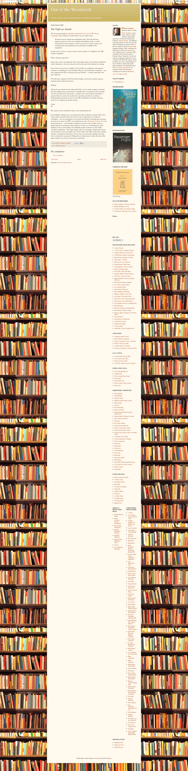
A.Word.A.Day (118, 480)
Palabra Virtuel (118, 467)
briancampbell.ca (119, 82)
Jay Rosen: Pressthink (120, 487)
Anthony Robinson (130, 535)
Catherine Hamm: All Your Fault (123, 253)
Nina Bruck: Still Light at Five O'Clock (125, 211)
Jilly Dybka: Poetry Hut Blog (122, 271)
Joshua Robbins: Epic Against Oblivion (132, 622)
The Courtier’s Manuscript (122, 67)
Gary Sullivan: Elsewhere (132, 578)
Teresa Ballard (132, 712)
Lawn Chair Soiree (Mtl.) (121, 359)
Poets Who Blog (118, 407)
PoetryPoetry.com (119, 381)
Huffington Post (118, 742)
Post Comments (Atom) (65, 162)
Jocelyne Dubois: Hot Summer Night (124, 209)
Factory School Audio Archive (122, 383)
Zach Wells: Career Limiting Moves (124, 328)
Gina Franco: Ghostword (131, 587)
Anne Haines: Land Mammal (132, 531)
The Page (117, 421)
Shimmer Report (123, 40)
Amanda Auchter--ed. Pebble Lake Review (131, 523)
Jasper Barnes (132, 604)
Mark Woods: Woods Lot (121, 289)
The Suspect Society (94, 121)
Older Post (103, 159)
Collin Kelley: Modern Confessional (124, 255)
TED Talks (117, 489)
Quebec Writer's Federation (121, 339)
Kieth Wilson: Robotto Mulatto (123, 282)
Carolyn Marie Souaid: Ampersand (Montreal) (132, 556)
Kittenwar (117, 494)
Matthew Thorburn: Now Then (123, 294)
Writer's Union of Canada (121, 343)
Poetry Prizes (62, 146)
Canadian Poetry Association (122, 346)
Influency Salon (118, 398)
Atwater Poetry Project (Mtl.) (122, 356)
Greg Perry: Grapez (131, 595)
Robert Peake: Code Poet (132, 687)
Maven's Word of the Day (121, 477)
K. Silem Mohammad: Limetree (131, 644)
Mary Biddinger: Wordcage (121, 292)
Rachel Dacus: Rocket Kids (132, 678)
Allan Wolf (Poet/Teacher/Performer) (124, 462)
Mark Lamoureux (131, 657)
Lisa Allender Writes (120, 287)
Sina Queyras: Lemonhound (122, 319)
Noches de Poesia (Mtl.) (121, 361)
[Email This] (75, 143)
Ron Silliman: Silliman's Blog (122, 310)
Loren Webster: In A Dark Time (132, 653)
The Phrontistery (119, 498)
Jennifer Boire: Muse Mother (132, 611)
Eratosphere (117, 469)
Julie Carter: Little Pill (131, 639)
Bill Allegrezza (132, 538)
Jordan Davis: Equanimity (118, 526)
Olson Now (117, 448)
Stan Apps (131, 696)
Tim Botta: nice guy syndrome (132, 719)
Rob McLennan (118, 306)
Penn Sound (117, 378)
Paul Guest (131, 671)
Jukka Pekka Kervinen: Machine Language (131, 634)
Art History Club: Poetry (121, 436)
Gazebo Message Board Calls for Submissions (123, 413)
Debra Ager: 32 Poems (120, 260)
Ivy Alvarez (131, 602)
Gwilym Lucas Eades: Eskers (122, 430)
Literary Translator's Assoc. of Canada (125, 341)
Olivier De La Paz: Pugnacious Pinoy (124, 299)
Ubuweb (116, 405)
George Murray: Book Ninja (122, 264)
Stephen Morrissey (131, 699)
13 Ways (130, 513)
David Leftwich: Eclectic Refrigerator (117, 520)
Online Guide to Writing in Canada (124, 416)
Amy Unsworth (132, 528)
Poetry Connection (119, 441)
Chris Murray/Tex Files (131, 563)
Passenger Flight (131, 46)
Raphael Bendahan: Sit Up (121, 206)
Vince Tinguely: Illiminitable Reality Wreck (132, 732)
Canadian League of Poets (121, 336)
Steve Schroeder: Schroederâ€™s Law (132, 707)
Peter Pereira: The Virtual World (123, 301)
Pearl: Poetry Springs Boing (132, 674)
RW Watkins (117, 460)
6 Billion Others (118, 491)
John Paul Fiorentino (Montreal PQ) (132, 616)
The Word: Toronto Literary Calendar (124, 363)
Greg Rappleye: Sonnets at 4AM (123, 267)
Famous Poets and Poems (121, 425)
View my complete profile (120, 74)
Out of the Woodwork (71, 9)
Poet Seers (117, 453)
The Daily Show (118, 501)
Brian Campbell (128, 28)
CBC (57, 146)
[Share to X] (79, 143)
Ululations (131, 729)
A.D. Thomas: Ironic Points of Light (132, 516)
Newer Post (54, 159)
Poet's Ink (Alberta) (119, 423)
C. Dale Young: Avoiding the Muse (124, 250)
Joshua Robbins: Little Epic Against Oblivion (124, 279)
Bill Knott (131, 541)
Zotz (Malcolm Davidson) (118, 548)
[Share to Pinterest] (83, 143)
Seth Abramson (118, 317)
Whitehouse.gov (118, 747)
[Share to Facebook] (81, 143)
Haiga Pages (117, 446)
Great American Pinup (132, 591)
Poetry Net (117, 443)
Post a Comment (57, 155)
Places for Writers (119, 410)
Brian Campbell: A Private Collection (124, 204)
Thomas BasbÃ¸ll (130, 715)
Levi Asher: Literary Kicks (121, 285)
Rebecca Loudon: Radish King (132, 682)
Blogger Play (118, 503)
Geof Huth (131, 581)
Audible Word (118, 374)
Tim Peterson (132, 722)
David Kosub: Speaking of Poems (123, 257)
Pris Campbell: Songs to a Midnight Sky (125, 303)
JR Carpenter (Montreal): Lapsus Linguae (132, 627)
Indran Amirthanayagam (121, 269)
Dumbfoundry (132, 571)
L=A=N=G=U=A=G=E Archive (123, 464)
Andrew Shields (118, 248)
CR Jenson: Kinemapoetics (132, 568)
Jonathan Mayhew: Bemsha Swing (123, 274)
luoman (97, 758)
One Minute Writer (119, 482)
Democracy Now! (119, 745)
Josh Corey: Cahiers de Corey (122, 276)
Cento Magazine (118, 450)
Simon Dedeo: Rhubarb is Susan (118, 541)
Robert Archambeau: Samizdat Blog (124, 308)
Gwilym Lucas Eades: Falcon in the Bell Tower (125, 433)
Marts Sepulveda (131, 661)
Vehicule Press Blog (119, 324)
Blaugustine (131, 543)
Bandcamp (131, 71)
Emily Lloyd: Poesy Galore (132, 574)
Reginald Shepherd (117, 536)
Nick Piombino (132, 668)
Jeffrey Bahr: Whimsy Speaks (132, 607)
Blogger (109, 758)
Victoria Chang (118, 326)
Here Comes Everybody (121, 418)
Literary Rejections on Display (122, 439)
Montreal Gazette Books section (123, 400)
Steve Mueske (132, 703)
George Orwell (132, 584)
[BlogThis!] (77, 143)
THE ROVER (118, 396)
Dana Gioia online (119, 457)
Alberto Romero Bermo (118, 515)
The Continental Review (121, 371)
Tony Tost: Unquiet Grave (132, 725)
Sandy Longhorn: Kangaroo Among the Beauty (125, 313)
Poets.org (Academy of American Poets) (125, 348)
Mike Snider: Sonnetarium (131, 665)
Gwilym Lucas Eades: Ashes (122, 428)
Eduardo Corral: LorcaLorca (122, 262)
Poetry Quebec (118, 393)
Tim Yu (116, 545)
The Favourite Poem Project (122, 376)
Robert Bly (117, 455)
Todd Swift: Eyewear (120, 321)
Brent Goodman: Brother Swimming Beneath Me (131, 548)
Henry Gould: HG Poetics (132, 599)
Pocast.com (117, 385)
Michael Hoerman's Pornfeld (117, 531)
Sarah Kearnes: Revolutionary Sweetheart (132, 692)
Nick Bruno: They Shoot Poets (122, 296)
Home (79, 159)
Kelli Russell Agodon (131, 649)
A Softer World (118, 496)
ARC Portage (118, 403)
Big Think (117, 484)
